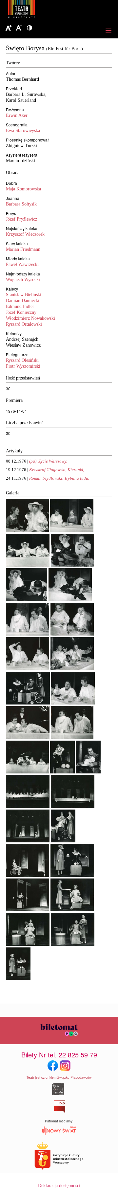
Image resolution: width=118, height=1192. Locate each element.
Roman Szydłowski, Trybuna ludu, (59, 478)
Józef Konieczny (21, 312)
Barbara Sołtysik (21, 204)
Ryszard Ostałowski (24, 324)
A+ (8, 28)
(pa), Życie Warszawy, (48, 461)
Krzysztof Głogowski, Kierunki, (56, 469)
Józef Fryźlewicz (21, 219)
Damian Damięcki (22, 300)
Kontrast (29, 28)
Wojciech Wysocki (23, 279)
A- (19, 28)
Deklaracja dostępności (59, 1185)
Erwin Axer (17, 115)
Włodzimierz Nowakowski (30, 318)
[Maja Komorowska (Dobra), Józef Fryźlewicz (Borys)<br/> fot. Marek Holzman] (72, 565)
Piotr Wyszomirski (23, 366)
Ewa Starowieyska (23, 130)
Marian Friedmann (23, 249)
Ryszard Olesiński (22, 360)
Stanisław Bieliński (23, 294)
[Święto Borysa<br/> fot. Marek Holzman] (27, 634)
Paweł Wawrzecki (22, 264)
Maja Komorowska (23, 188)
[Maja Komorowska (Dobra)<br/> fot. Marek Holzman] (62, 771)
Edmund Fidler (20, 306)
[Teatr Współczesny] (57, 10)
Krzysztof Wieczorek (25, 234)
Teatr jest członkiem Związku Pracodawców (59, 1077)
